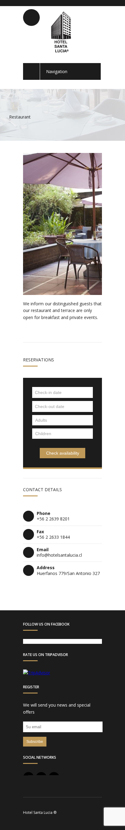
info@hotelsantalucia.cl (59, 555)
